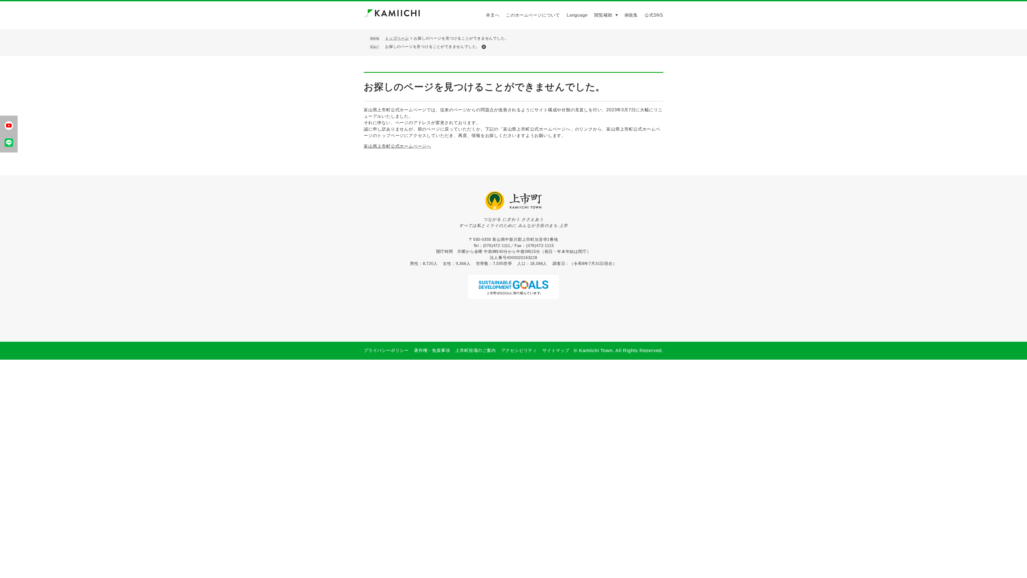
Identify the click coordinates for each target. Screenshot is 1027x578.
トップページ (397, 38)
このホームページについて (533, 15)
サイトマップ (555, 350)
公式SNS (654, 15)
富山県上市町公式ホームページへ (397, 146)
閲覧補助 (603, 15)
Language (577, 15)
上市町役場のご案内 (475, 350)
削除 (484, 47)
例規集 (631, 15)
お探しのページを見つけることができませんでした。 (432, 46)
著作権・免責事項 (432, 350)
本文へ (492, 15)
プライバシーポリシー (386, 350)
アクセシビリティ (519, 350)
